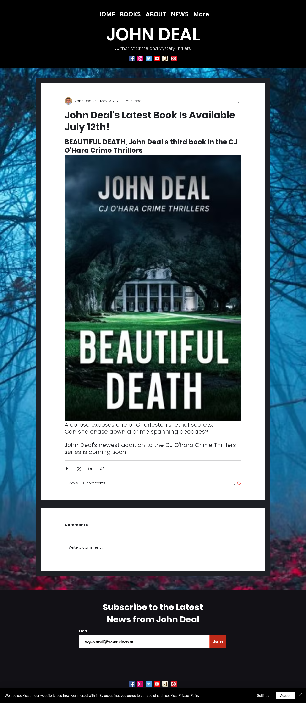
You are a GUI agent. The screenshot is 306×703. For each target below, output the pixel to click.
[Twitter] (149, 58)
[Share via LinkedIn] (90, 468)
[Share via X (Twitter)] (78, 468)
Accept (285, 695)
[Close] (300, 695)
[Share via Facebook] (67, 468)
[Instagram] (140, 58)
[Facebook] (132, 58)
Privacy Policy (189, 695)
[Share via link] (102, 468)
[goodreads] (165, 58)
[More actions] (238, 101)
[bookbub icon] (174, 58)
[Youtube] (157, 58)
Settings (263, 695)
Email (84, 631)
